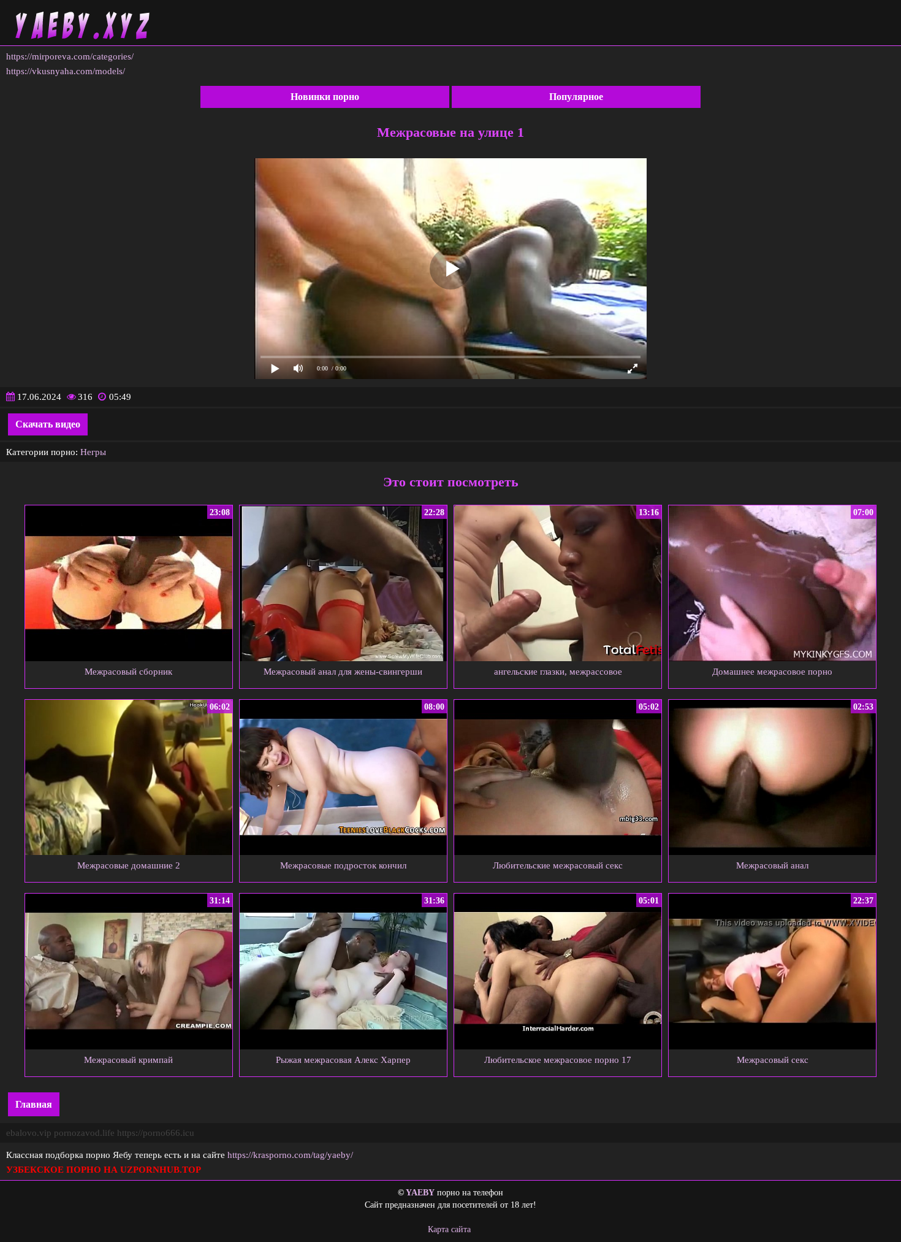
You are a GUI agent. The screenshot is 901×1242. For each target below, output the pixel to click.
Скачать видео (47, 424)
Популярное (576, 96)
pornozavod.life (84, 1133)
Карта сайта (449, 1229)
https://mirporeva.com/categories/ (70, 56)
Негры (93, 452)
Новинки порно (325, 96)
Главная (33, 1104)
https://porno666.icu (155, 1133)
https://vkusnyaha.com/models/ (65, 71)
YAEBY (420, 1192)
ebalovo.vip (28, 1133)
